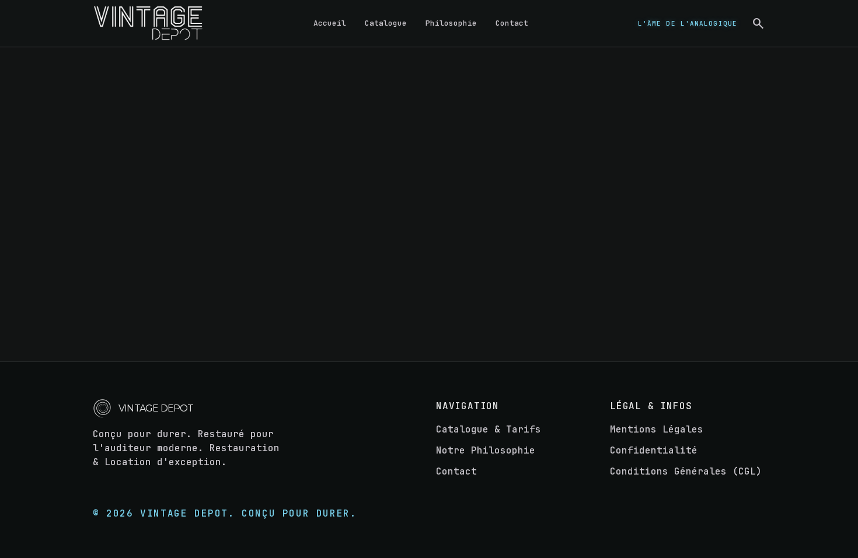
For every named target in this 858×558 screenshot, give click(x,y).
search (758, 23)
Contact (512, 23)
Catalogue (386, 23)
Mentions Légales (656, 429)
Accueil (329, 23)
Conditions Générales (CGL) (686, 471)
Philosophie (451, 23)
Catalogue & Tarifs (488, 429)
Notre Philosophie (485, 450)
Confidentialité (653, 450)
